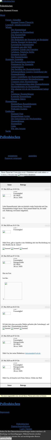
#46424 (47, 307)
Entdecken (10, 111)
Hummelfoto (16, 123)
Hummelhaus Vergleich (21, 106)
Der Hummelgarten (19, 57)
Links (13, 126)
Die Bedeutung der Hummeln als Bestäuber (29, 39)
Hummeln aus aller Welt (21, 47)
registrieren (12, 156)
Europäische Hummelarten (22, 44)
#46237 (47, 256)
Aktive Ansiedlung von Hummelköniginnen (30, 77)
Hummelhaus (11, 101)
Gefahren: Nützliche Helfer (22, 52)
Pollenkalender (17, 37)
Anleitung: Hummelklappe (22, 94)
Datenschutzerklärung (20, 426)
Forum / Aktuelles (13, 20)
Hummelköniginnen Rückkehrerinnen (27, 79)
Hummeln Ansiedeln (14, 59)
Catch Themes (26, 429)
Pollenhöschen (6, 6)
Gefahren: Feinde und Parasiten (24, 49)
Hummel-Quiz (17, 114)
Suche (8, 131)
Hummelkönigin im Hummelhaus (25, 86)
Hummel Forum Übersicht (22, 22)
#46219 (47, 189)
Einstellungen (6, 439)
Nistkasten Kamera (19, 109)
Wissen (8, 27)
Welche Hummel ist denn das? (24, 42)
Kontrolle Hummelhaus (21, 96)
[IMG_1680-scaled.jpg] (13, 299)
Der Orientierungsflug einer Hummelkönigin (30, 84)
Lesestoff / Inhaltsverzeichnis (17, 25)
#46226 (47, 225)
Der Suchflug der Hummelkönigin (25, 69)
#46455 (47, 361)
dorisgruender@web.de (32, 353)
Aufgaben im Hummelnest (22, 32)
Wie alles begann (18, 128)
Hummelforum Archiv (20, 116)
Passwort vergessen (13, 158)
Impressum (4, 412)
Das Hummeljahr (18, 34)
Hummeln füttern (18, 99)
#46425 (47, 336)
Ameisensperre (17, 67)
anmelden (32, 156)
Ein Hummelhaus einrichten (23, 62)
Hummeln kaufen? (19, 54)
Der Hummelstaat (18, 30)
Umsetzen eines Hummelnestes (24, 81)
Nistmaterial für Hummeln (22, 64)
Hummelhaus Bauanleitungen (23, 104)
